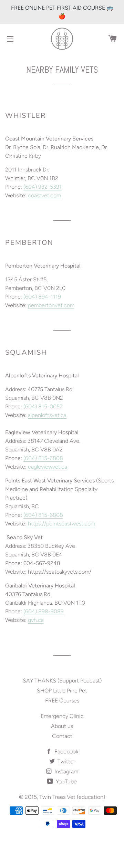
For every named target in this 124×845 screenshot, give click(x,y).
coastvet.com (44, 195)
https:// (37, 523)
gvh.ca (36, 620)
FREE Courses (62, 700)
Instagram (65, 771)
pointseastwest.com (70, 523)
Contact (62, 736)
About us (62, 726)
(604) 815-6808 (43, 458)
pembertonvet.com (51, 305)
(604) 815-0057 (42, 406)
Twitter (65, 761)
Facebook (65, 751)
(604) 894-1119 (42, 296)
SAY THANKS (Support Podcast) (62, 680)
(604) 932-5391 (42, 187)
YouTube (65, 781)
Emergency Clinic (62, 716)
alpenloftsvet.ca (47, 415)
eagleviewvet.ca (47, 466)
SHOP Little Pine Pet (62, 690)
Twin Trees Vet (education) (72, 797)
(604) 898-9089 (43, 611)
